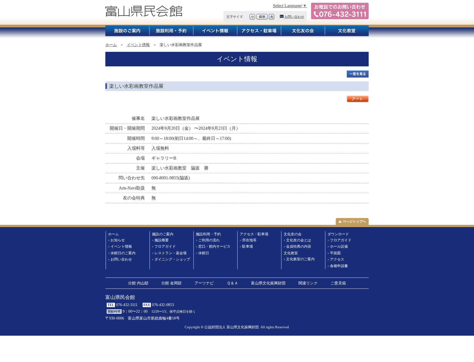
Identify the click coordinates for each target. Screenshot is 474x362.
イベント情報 (215, 30)
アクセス (337, 259)
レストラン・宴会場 (170, 253)
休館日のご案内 (123, 253)
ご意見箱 (338, 283)
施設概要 (161, 240)
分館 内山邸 (138, 283)
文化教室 (347, 30)
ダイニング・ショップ (172, 259)
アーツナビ (204, 283)
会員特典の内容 (298, 246)
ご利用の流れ (209, 240)
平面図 (335, 253)
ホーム (111, 45)
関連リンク (308, 283)
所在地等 (249, 240)
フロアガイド (165, 246)
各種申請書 (339, 266)
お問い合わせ (294, 16)
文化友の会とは (298, 240)
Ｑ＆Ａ (232, 283)
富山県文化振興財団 (268, 283)
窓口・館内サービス (214, 246)
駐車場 (247, 246)
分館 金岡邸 (171, 283)
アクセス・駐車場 (259, 30)
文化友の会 (303, 30)
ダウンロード (338, 234)
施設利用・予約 (171, 30)
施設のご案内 (127, 30)
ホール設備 (339, 246)
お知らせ (118, 240)
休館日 (203, 253)
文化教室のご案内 (300, 259)
